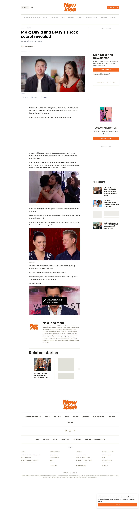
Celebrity (29, 28)
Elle (103, 457)
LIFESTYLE (103, 18)
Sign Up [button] (112, 7)
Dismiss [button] (118, 504)
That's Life (53, 465)
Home (22, 28)
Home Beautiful (26, 457)
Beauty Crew (106, 463)
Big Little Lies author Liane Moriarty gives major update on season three (111, 225)
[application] (54, 300)
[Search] (32, 7)
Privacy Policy (97, 51)
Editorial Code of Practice (95, 439)
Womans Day (54, 455)
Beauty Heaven (107, 460)
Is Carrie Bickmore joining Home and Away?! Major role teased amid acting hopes (41, 375)
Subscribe (65, 439)
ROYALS (45, 18)
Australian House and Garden (30, 455)
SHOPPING (80, 18)
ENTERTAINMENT (91, 18)
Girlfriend (105, 465)
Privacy (46, 439)
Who (51, 460)
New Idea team (29, 46)
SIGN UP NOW (106, 46)
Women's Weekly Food (83, 457)
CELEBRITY (55, 18)
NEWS (63, 18)
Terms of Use (106, 51)
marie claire (106, 455)
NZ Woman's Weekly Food (84, 460)
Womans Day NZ (54, 457)
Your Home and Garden (28, 463)
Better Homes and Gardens (29, 460)
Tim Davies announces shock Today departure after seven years (111, 203)
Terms (55, 439)
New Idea (53, 463)
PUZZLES (113, 18)
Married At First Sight (32, 18)
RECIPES (71, 18)
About (37, 439)
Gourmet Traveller (82, 463)
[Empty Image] (97, 214)
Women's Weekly (81, 455)
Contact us (77, 439)
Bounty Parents (81, 465)
